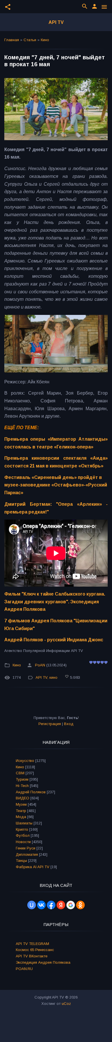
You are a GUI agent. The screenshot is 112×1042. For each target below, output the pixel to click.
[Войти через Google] (70, 905)
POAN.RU (24, 969)
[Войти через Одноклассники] (80, 905)
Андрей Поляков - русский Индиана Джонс (53, 639)
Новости (23, 842)
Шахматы (24, 823)
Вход (69, 724)
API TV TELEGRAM (32, 944)
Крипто (22, 829)
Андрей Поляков (31, 792)
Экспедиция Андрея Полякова (43, 962)
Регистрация (49, 724)
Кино (45, 40)
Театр (21, 811)
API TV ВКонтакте (31, 956)
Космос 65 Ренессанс (35, 950)
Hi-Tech (22, 786)
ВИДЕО (22, 798)
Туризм (22, 779)
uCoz (66, 1003)
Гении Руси (25, 848)
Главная (11, 40)
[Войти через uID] (31, 905)
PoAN (40, 665)
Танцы (21, 860)
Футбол (23, 835)
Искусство (25, 760)
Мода (21, 817)
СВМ (20, 773)
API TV (56, 22)
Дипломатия (27, 854)
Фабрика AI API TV (32, 867)
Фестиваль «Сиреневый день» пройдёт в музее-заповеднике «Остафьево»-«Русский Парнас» (55, 485)
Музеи (21, 804)
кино (53, 677)
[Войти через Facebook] (51, 905)
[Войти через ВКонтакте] (41, 905)
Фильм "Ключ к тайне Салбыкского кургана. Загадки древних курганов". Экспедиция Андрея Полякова (54, 602)
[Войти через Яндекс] (61, 905)
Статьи (30, 40)
